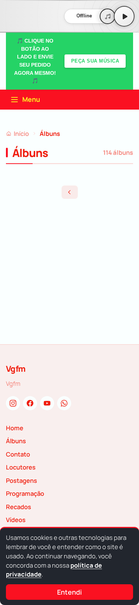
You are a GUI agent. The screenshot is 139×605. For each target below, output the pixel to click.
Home (14, 428)
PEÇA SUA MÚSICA (95, 61)
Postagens (21, 480)
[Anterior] (70, 192)
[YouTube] (47, 403)
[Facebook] (30, 403)
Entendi (69, 592)
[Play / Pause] (124, 16)
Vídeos (16, 519)
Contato (18, 454)
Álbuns (16, 441)
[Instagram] (13, 403)
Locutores (21, 467)
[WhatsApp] (64, 403)
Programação (25, 493)
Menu (31, 99)
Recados (18, 506)
